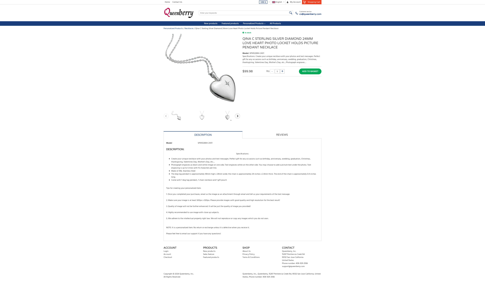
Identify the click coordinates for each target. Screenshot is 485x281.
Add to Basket (310, 71)
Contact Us (177, 2)
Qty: (268, 71)
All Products (275, 23)
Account (167, 254)
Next (237, 116)
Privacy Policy (249, 254)
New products (210, 23)
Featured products (230, 23)
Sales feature (208, 254)
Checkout (168, 257)
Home (167, 2)
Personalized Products (253, 23)
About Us (247, 251)
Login (166, 251)
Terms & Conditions (251, 257)
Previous (166, 116)
